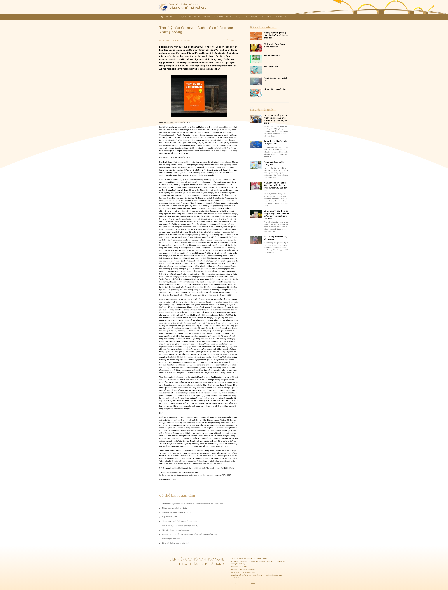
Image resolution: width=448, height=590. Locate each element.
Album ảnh (277, 17)
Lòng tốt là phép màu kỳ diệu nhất (175, 543)
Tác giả (197, 17)
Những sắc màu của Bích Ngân (174, 508)
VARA (253, 583)
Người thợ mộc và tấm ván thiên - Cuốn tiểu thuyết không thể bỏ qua (189, 534)
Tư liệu (238, 17)
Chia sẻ (233, 40)
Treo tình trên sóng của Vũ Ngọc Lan (176, 512)
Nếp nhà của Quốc (169, 517)
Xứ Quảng (266, 17)
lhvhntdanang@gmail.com (245, 569)
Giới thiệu (170, 17)
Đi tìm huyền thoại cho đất (172, 539)
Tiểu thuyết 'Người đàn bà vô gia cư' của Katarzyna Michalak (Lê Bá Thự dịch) (193, 504)
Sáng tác (207, 17)
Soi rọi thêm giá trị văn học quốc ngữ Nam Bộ (180, 525)
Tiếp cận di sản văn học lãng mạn (175, 530)
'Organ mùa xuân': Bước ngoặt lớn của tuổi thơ (180, 521)
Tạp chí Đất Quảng (251, 17)
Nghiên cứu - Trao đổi (223, 17)
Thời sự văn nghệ (184, 17)
